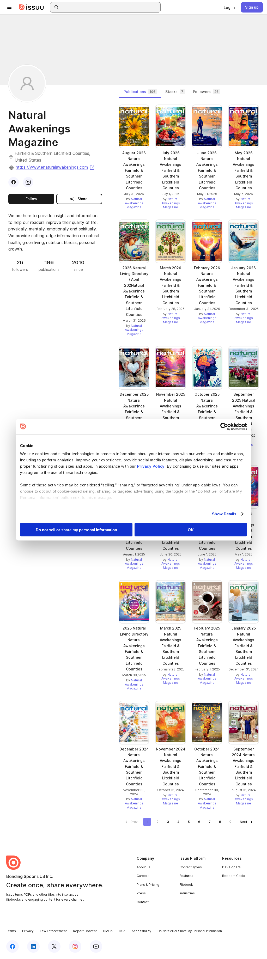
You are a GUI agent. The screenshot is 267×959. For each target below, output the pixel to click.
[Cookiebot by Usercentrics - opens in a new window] (224, 426)
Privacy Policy (151, 466)
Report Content (85, 931)
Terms (11, 931)
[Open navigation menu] (9, 7)
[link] (229, 7)
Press (141, 893)
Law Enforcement (53, 931)
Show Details (224, 514)
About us (143, 867)
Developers (231, 867)
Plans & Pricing (148, 885)
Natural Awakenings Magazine (134, 203)
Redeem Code (233, 876)
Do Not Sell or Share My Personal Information (189, 931)
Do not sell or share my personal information (76, 529)
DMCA (108, 931)
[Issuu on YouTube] (96, 946)
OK (191, 529)
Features (186, 876)
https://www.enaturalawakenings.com (55, 167)
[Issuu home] (31, 7)
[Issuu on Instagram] (75, 946)
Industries (187, 893)
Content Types (190, 867)
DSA (122, 931)
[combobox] (110, 7)
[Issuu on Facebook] (12, 946)
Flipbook (186, 885)
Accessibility (141, 931)
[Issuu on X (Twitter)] (54, 946)
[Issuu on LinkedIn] (33, 946)
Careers (143, 876)
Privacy (28, 931)
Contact (143, 902)
